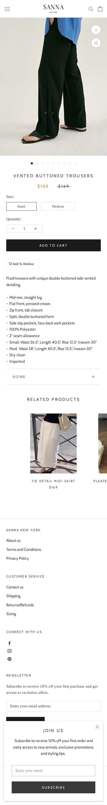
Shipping (13, 596)
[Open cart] (100, 8)
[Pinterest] (8, 659)
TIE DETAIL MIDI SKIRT (53, 481)
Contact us (14, 587)
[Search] (91, 8)
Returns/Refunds (20, 605)
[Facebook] (8, 642)
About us (13, 540)
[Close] (97, 727)
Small (21, 206)
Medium (58, 206)
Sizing (18, 377)
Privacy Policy (17, 558)
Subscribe (53, 787)
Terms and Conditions (23, 549)
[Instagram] (8, 651)
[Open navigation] (7, 9)
